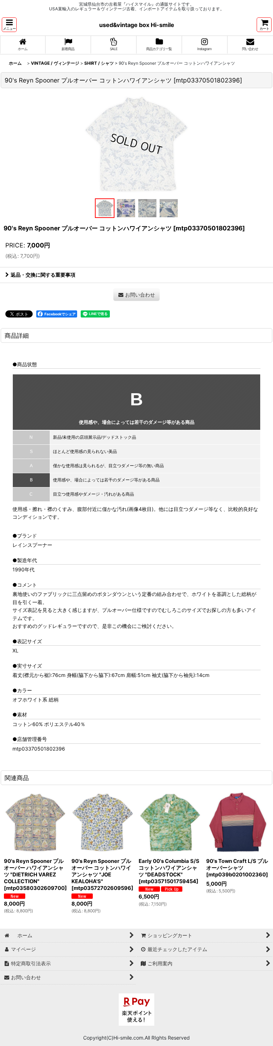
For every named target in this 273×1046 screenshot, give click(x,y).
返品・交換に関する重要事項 (43, 275)
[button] (9, 24)
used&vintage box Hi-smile (136, 24)
